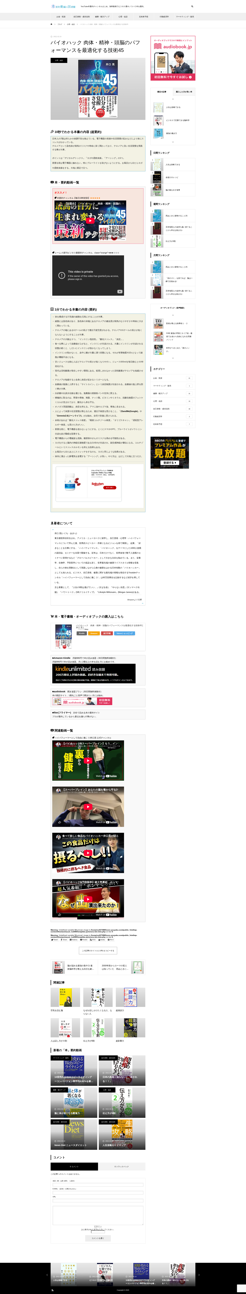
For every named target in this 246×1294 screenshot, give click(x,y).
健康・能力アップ (102, 17)
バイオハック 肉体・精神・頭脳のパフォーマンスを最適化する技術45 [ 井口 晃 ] (109, 626)
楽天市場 (107, 633)
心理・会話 (123, 17)
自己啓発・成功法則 (82, 17)
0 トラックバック (122, 1167)
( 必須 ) (64, 1181)
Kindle (82, 633)
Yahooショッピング (124, 633)
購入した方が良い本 (184, 92)
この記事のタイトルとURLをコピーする (98, 951)
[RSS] (52, 1290)
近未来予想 (143, 17)
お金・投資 (61, 17)
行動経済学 (164, 17)
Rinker (86, 629)
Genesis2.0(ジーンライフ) (69, 416)
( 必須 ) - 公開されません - (65, 1189)
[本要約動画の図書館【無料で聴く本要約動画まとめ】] (63, 6)
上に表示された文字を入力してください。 (98, 1229)
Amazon (130, 600)
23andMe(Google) (129, 411)
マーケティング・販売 (185, 17)
